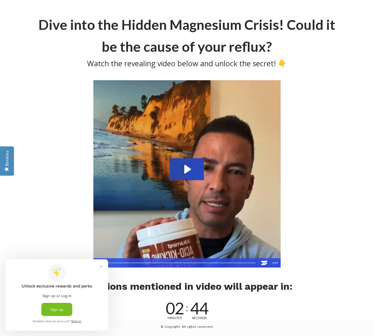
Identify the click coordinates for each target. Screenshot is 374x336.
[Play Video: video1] (187, 169)
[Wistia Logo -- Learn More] (264, 263)
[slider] (181, 263)
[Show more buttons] (275, 263)
